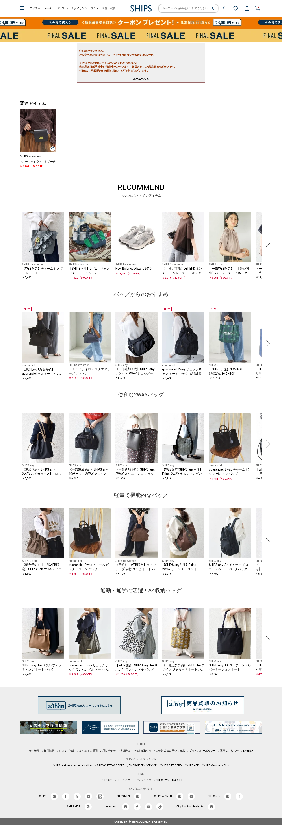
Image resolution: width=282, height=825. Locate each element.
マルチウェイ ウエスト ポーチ (38, 161)
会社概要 (34, 750)
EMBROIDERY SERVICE (143, 765)
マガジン (63, 8)
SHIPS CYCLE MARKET (169, 780)
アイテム (35, 8)
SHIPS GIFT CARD (171, 765)
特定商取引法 (143, 750)
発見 (113, 8)
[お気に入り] (236, 8)
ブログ (94, 8)
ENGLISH (248, 750)
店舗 (104, 8)
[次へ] (266, 243)
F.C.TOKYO (106, 780)
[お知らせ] (224, 8)
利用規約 (126, 750)
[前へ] (15, 243)
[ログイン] (247, 8)
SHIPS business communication (72, 765)
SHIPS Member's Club (216, 765)
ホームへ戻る (141, 78)
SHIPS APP (192, 765)
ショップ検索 (67, 750)
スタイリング (79, 8)
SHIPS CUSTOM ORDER (110, 765)
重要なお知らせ (229, 750)
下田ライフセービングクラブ (134, 780)
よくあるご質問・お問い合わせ (97, 750)
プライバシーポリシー (202, 750)
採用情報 (49, 750)
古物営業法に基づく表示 (170, 750)
